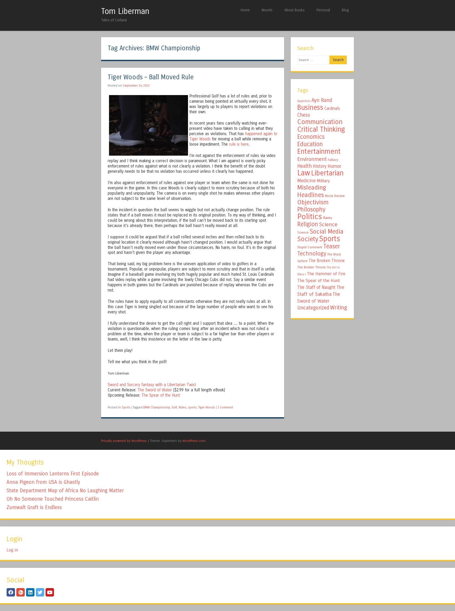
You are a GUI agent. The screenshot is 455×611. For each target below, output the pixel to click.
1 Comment (225, 407)
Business (310, 107)
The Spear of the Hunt (160, 395)
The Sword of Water (154, 390)
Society (307, 239)
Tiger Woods (206, 407)
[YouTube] (50, 592)
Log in (12, 550)
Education (310, 144)
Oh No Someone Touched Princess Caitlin (53, 499)
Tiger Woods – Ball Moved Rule (151, 77)
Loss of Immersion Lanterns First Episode (53, 474)
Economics (311, 136)
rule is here (239, 144)
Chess (303, 115)
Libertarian (327, 173)
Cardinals (332, 108)
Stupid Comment (309, 247)
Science (328, 224)
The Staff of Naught (316, 287)
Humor (334, 166)
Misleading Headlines (311, 191)
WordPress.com (193, 441)
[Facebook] (11, 592)
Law (303, 173)
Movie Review (335, 196)
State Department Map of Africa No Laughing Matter (65, 490)
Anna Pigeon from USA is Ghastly (43, 482)
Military (323, 180)
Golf (174, 407)
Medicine (306, 181)
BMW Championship (156, 407)
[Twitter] (40, 592)
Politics (309, 216)
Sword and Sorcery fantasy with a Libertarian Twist (152, 384)
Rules (182, 407)
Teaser (331, 246)
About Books (294, 10)
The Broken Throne (327, 260)
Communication (320, 122)
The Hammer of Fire (326, 274)
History (320, 166)
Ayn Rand (321, 100)
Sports (126, 407)
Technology (311, 253)
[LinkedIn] (30, 592)
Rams (327, 218)
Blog (345, 10)
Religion (307, 224)
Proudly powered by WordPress (124, 441)
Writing (338, 307)
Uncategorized (313, 308)
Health (304, 166)
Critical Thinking (321, 129)
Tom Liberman (125, 11)
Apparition (303, 101)
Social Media (326, 231)
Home (245, 10)
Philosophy (311, 209)
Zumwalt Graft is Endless (34, 507)
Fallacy (333, 160)
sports (192, 407)
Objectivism (313, 202)
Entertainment (319, 151)
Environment (312, 159)
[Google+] (20, 592)
